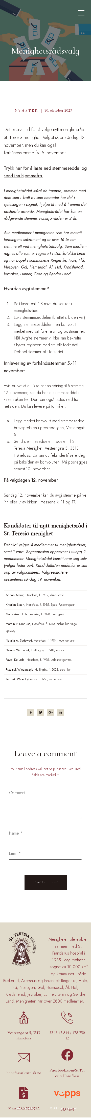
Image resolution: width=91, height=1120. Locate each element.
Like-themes (42, 1108)
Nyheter (26, 110)
